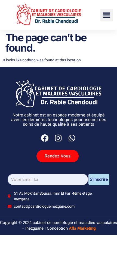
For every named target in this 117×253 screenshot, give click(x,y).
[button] (106, 15)
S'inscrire (99, 179)
